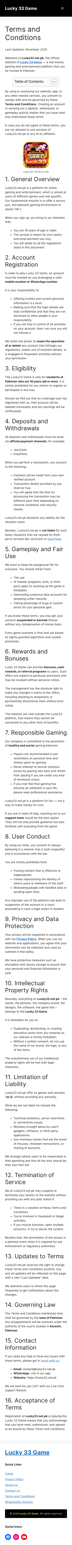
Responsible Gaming (19, 1502)
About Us (11, 1485)
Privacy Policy (26, 939)
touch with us (50, 1360)
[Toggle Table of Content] (52, 82)
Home (9, 1473)
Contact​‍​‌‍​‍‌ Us (12, 1490)
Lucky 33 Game (21, 8)
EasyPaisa (54, 539)
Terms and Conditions (20, 1496)
